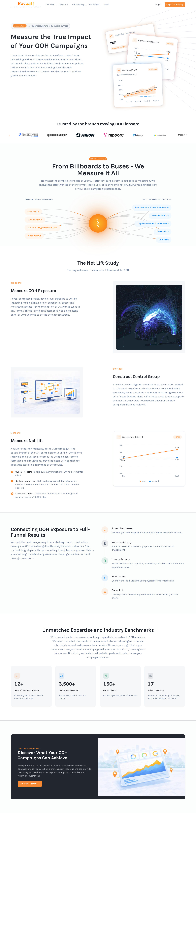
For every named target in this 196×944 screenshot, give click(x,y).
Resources (94, 4)
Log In (158, 4)
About (106, 4)
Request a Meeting (175, 4)
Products (63, 4)
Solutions (49, 4)
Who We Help (78, 4)
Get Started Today (28, 784)
